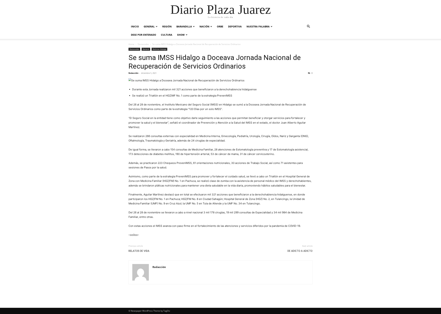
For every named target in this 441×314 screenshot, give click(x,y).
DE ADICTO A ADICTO (300, 250)
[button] (308, 26)
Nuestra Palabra (258, 26)
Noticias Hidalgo (159, 49)
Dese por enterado (143, 34)
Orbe (220, 26)
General (149, 26)
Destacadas (143, 44)
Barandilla (184, 26)
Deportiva (235, 26)
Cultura (166, 34)
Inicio (135, 26)
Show (181, 34)
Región (167, 26)
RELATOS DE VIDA (139, 250)
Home (131, 44)
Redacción (133, 73)
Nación (204, 26)
